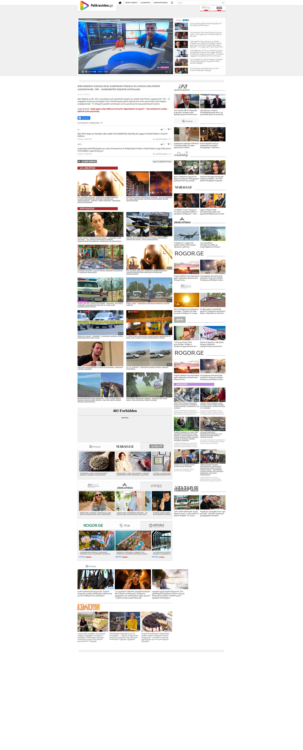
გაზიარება (85, 118)
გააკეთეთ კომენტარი (89, 162)
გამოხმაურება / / (164, 139)
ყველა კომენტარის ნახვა (162, 161)
